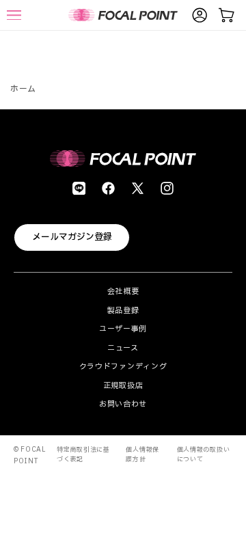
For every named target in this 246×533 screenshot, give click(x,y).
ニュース (123, 348)
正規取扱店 (123, 386)
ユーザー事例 (123, 329)
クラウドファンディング (123, 366)
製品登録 (123, 310)
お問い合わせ (123, 404)
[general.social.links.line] (79, 188)
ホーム (23, 89)
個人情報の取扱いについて (203, 454)
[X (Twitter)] (138, 188)
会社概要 (123, 291)
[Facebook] (108, 188)
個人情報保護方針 (142, 454)
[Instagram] (167, 188)
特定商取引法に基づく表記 (83, 454)
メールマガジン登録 (72, 237)
